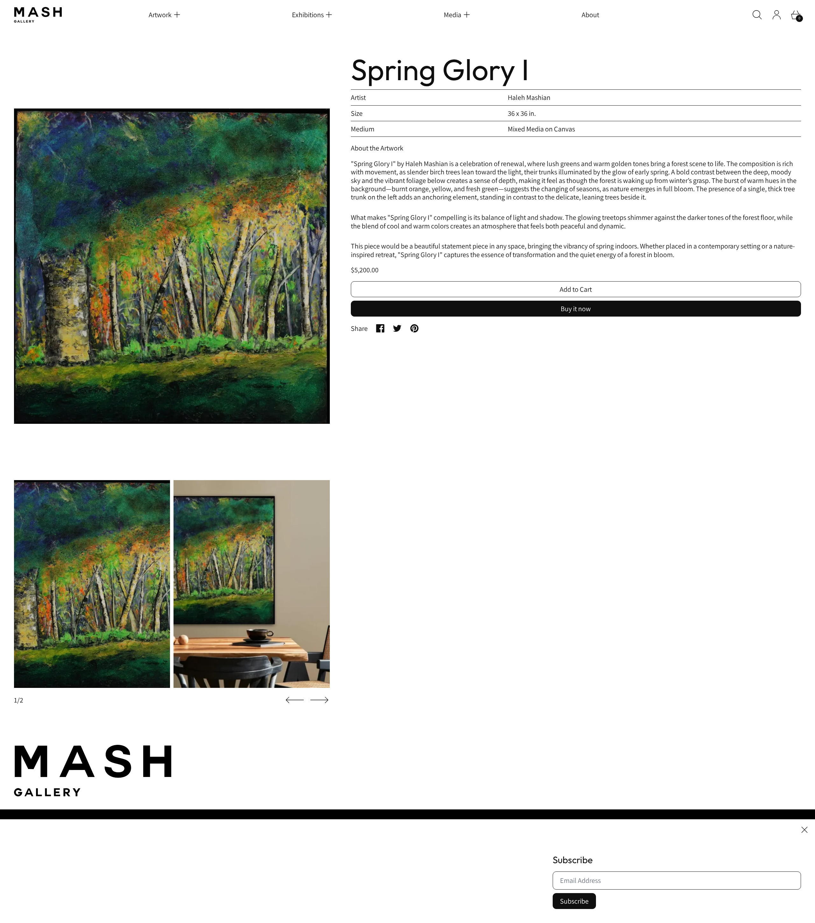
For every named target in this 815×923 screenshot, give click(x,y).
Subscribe (574, 901)
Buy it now (576, 308)
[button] (757, 15)
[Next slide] (319, 700)
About (590, 14)
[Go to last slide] (294, 700)
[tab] (92, 584)
